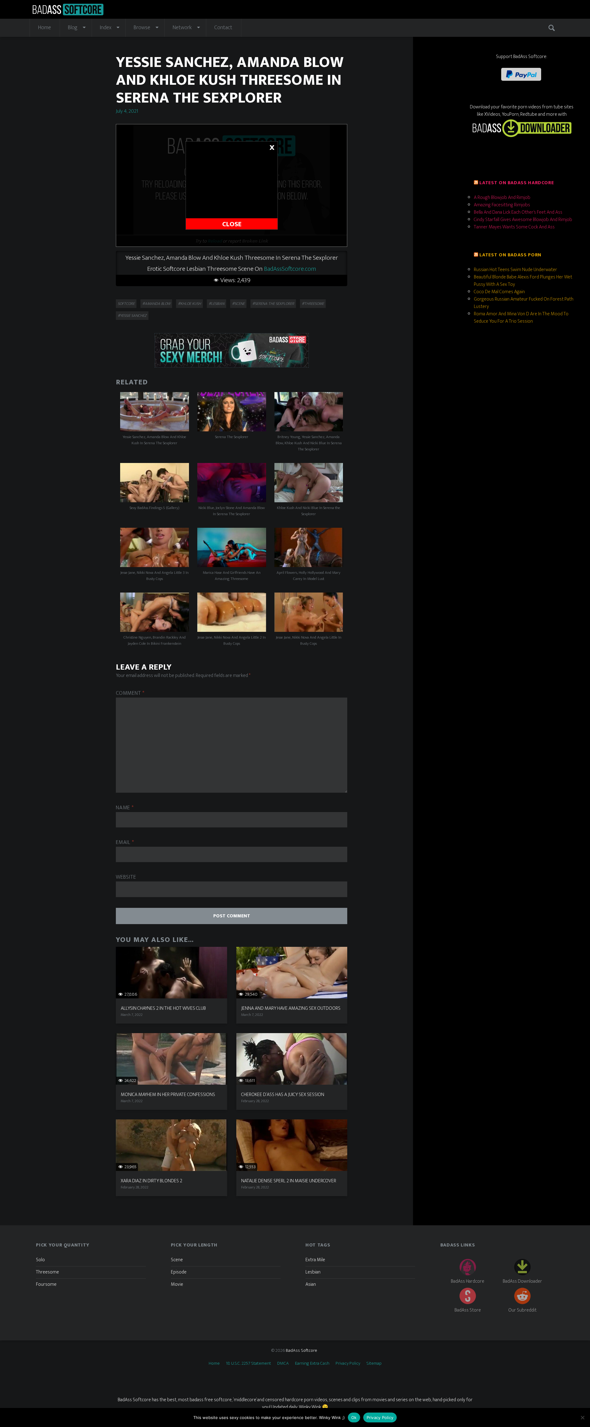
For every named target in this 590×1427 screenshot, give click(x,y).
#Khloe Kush (189, 303)
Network (182, 27)
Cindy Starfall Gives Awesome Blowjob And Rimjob (523, 220)
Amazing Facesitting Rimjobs (502, 205)
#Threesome (313, 303)
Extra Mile (315, 1260)
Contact (223, 27)
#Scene (238, 303)
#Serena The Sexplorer (273, 303)
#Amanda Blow (156, 303)
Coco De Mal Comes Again (499, 292)
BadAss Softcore (301, 1350)
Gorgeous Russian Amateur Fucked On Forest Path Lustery (523, 303)
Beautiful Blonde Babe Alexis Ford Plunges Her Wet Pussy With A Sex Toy (523, 281)
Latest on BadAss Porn (510, 255)
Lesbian (313, 1272)
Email (125, 842)
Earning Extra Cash (312, 1363)
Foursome (46, 1284)
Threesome (47, 1272)
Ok (354, 1417)
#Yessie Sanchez (132, 315)
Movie (177, 1284)
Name (125, 808)
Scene (177, 1260)
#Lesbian (216, 303)
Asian (310, 1284)
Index (105, 27)
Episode (179, 1272)
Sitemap (374, 1363)
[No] (582, 1417)
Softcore (126, 303)
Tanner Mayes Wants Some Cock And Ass (514, 227)
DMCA (283, 1363)
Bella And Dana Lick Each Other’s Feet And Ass (518, 212)
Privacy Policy (348, 1363)
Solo (40, 1260)
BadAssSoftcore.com (290, 268)
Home (44, 27)
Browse (142, 27)
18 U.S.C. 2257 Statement (248, 1363)
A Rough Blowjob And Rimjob (502, 197)
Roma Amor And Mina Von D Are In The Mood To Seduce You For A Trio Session (521, 317)
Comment (130, 693)
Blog (72, 27)
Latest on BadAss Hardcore (516, 183)
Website (126, 877)
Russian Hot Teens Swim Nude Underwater (515, 270)
